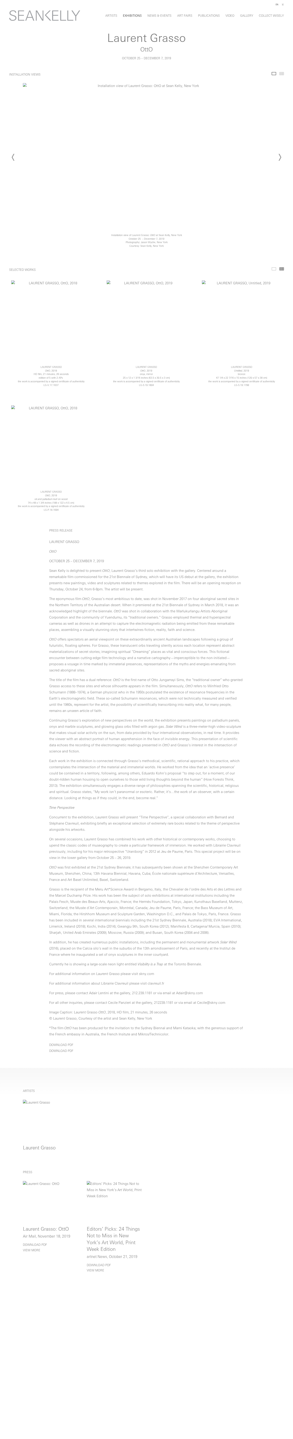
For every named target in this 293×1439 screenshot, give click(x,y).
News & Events (159, 15)
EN (277, 5)
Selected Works (274, 268)
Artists (111, 15)
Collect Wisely (271, 15)
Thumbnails (281, 73)
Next (280, 157)
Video (229, 15)
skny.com (146, 974)
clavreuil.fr (156, 984)
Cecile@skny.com (211, 1003)
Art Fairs (184, 15)
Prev (13, 157)
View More (31, 1250)
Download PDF (61, 1045)
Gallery (246, 15)
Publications (209, 15)
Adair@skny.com (189, 993)
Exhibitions (132, 15)
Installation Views (274, 73)
